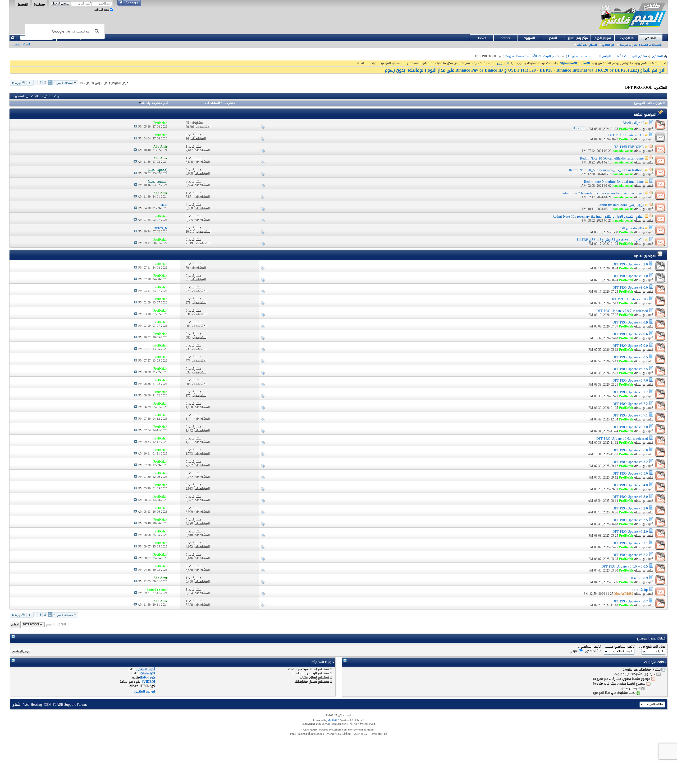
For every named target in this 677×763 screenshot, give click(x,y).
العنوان (660, 103)
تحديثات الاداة (633, 123)
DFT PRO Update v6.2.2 (630, 554)
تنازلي (574, 651)
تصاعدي (591, 651)
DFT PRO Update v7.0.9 (630, 322)
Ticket (481, 38)
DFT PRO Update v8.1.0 (630, 276)
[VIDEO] (148, 682)
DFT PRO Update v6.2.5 (630, 520)
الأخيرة (20, 83)
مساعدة (39, 4)
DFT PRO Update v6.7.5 (630, 369)
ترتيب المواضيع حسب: (619, 647)
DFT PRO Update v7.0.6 (630, 334)
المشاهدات (212, 103)
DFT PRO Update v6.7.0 (630, 427)
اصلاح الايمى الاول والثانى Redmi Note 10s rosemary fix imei (598, 216)
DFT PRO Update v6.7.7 (630, 392)
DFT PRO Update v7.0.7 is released (622, 310)
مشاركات (229, 103)
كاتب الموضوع (643, 103)
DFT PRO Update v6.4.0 (630, 485)
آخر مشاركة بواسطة (154, 103)
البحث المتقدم (21, 44)
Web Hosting (32, 704)
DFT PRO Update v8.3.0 (626, 135)
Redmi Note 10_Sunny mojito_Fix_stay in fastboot (606, 170)
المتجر (553, 38)
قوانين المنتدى (144, 691)
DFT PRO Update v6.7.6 (630, 380)
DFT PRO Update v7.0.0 (630, 345)
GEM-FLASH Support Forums (65, 704)
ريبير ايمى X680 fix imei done (621, 205)
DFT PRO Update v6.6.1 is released (622, 438)
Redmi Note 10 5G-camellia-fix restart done (612, 158)
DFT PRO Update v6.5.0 (630, 473)
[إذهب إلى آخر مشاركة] (135, 126)
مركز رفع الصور (578, 38)
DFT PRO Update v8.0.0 (630, 287)
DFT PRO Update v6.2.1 (630, 543)
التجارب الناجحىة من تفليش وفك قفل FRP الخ (610, 239)
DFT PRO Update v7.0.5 (630, 357)
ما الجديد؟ (627, 38)
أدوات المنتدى (52, 96)
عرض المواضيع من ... (651, 647)
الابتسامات (147, 673)
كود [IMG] (147, 677)
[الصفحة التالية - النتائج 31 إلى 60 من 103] (29, 83)
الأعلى (15, 624)
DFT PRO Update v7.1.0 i (629, 299)
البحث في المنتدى (26, 96)
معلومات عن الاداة (630, 228)
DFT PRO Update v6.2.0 (630, 531)
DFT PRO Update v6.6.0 (630, 450)
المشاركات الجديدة (650, 45)
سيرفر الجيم (602, 38)
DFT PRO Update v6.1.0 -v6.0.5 (624, 566)
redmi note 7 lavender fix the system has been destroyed (602, 193)
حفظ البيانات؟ (102, 9)
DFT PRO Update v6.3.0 (630, 496)
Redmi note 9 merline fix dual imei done (614, 181)
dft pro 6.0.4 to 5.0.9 (633, 578)
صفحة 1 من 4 (63, 83)
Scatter (505, 38)
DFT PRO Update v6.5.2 (630, 461)
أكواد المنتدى (145, 669)
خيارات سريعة (628, 45)
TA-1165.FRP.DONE (629, 146)
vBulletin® (334, 720)
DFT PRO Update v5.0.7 (630, 601)
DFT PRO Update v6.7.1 (630, 415)
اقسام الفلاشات (587, 45)
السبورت (529, 38)
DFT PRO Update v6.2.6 (630, 508)
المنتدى (650, 38)
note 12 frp (640, 589)
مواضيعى (608, 45)
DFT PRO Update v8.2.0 (630, 264)
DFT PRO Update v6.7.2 (630, 403)
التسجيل (22, 4)
